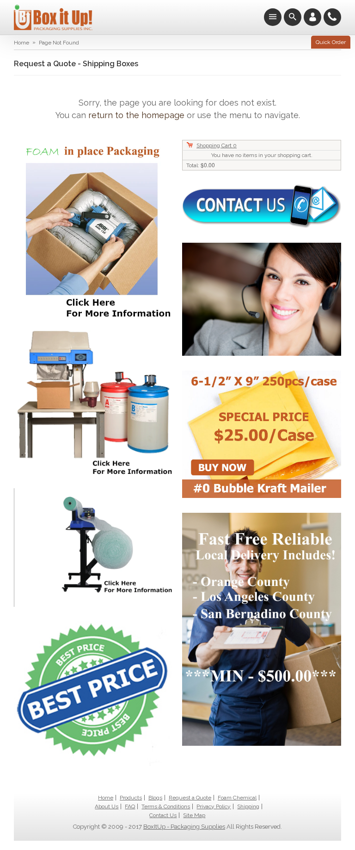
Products (131, 797)
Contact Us (163, 815)
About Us (106, 806)
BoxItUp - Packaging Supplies (184, 826)
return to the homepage (136, 115)
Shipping (248, 806)
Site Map (194, 815)
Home (21, 42)
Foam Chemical (237, 797)
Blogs (155, 797)
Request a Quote (190, 797)
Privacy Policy (213, 806)
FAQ (130, 806)
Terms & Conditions (165, 806)
